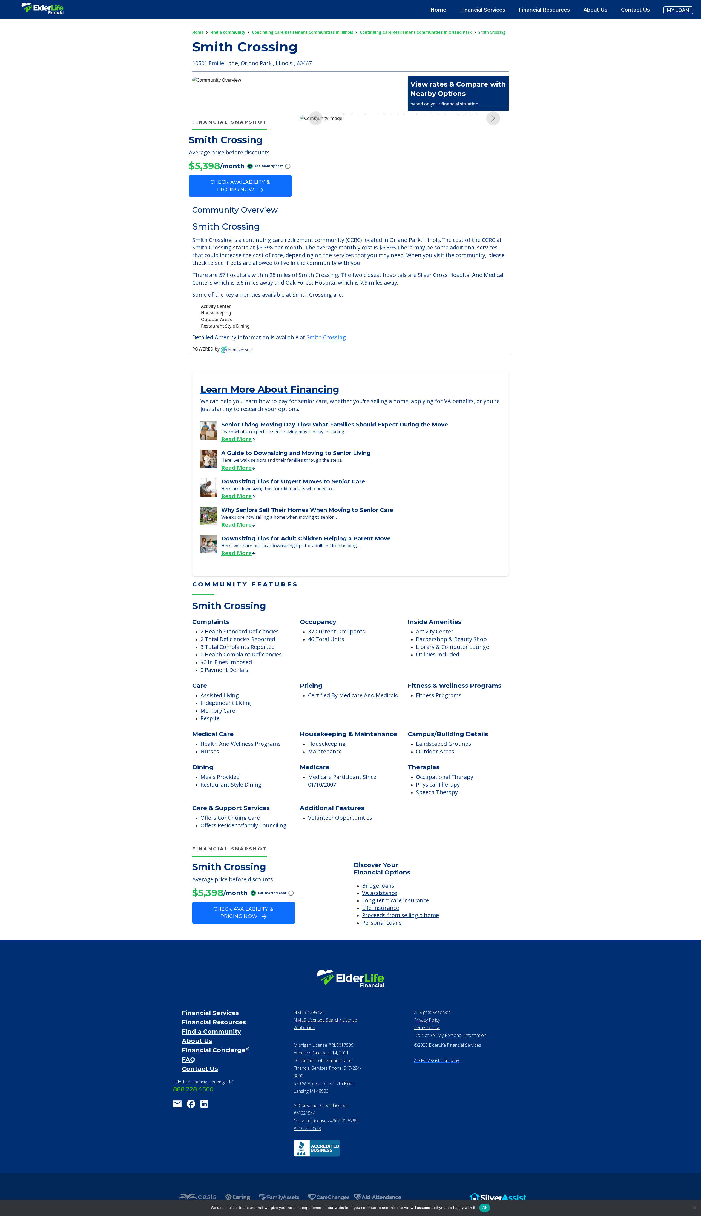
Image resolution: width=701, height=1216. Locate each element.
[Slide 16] (434, 219)
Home (438, 10)
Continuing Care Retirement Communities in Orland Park (416, 32)
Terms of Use (427, 1053)
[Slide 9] (387, 219)
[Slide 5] (361, 219)
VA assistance (379, 918)
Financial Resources (214, 1048)
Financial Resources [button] (544, 10)
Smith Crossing (326, 363)
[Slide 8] (381, 219)
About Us (595, 10)
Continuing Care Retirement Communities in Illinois (302, 32)
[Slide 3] (347, 219)
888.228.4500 (193, 1115)
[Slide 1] (334, 219)
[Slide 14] (420, 219)
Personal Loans (382, 948)
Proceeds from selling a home (400, 941)
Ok (485, 1207)
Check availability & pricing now (240, 186)
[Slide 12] (407, 219)
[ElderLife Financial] (42, 10)
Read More (236, 465)
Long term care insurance (395, 926)
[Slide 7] (374, 219)
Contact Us (635, 10)
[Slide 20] (460, 219)
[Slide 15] (427, 219)
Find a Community (211, 1057)
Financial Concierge (215, 1076)
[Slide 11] (400, 219)
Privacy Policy (427, 1046)
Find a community (227, 32)
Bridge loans (378, 911)
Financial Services (210, 1038)
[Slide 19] (454, 219)
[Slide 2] (341, 219)
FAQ (188, 1085)
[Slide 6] (367, 219)
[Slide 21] (467, 219)
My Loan (678, 10)
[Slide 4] (354, 219)
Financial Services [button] (482, 10)
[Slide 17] (440, 219)
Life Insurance (380, 933)
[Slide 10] (394, 219)
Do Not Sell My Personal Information (450, 1061)
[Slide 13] (414, 219)
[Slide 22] (474, 219)
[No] (694, 1208)
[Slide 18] (447, 219)
